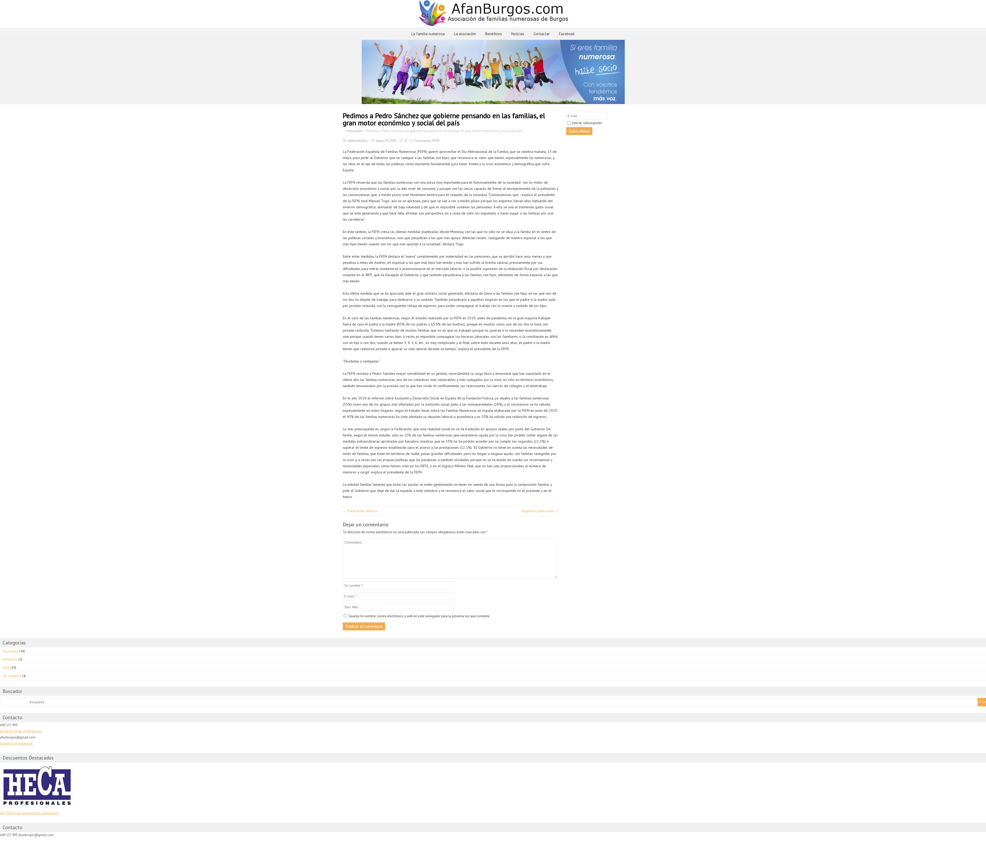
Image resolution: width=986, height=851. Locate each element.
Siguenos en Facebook (16, 743)
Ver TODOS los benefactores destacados (29, 813)
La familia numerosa (428, 33)
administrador (357, 140)
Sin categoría (12, 676)
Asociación (423, 140)
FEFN (435, 140)
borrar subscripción (586, 122)
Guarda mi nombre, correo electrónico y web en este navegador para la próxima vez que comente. (419, 616)
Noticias (517, 33)
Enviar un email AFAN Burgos (21, 731)
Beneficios (493, 33)
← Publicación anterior (360, 511)
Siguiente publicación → (539, 511)
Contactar (542, 33)
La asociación (465, 33)
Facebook (567, 33)
